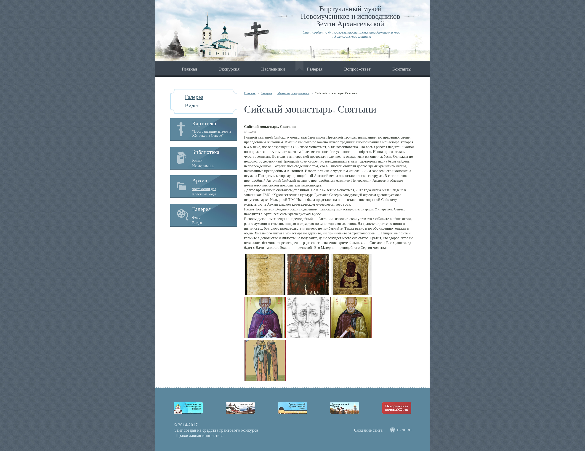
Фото (196, 217)
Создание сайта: (368, 430)
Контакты (401, 68)
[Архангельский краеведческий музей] (292, 408)
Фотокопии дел (204, 189)
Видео (192, 105)
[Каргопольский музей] (344, 408)
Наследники (273, 68)
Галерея (314, 68)
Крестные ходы (204, 194)
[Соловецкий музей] (240, 408)
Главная (189, 68)
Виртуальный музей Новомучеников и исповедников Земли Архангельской (350, 16)
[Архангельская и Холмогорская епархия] (188, 408)
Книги (197, 160)
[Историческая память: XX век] (396, 408)
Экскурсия (229, 68)
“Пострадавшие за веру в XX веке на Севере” (211, 133)
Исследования (203, 165)
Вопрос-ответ (357, 68)
